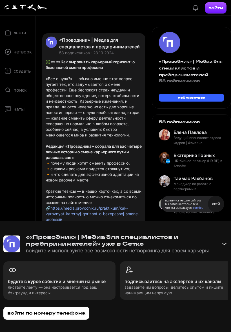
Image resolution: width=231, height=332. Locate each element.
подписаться (191, 97)
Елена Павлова (190, 132)
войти (215, 8)
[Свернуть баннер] (224, 244)
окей (216, 203)
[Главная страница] (26, 8)
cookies (198, 208)
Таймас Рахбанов (193, 178)
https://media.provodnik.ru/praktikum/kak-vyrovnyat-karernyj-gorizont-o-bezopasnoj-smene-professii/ (92, 214)
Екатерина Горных (194, 155)
